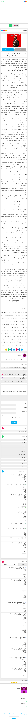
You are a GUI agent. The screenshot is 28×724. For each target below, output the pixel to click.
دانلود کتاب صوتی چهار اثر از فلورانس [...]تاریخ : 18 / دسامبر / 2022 (15, 657)
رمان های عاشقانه (22, 454)
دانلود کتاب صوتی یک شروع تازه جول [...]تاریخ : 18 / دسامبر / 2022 (15, 637)
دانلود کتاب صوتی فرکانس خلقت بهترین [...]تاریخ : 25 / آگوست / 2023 (15, 603)
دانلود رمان (23, 439)
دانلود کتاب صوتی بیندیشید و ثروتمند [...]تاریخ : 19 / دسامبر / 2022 (15, 625)
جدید (23, 564)
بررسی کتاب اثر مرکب (13, 318)
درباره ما (23, 706)
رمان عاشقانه (23, 451)
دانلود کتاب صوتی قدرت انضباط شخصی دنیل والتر (16, 296)
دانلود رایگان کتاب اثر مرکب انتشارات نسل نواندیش (10, 330)
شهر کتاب (23, 457)
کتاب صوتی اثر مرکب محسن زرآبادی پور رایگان (11, 342)
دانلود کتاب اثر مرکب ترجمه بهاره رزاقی (15, 333)
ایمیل (25, 407)
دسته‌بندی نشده (22, 445)
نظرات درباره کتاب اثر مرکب (16, 345)
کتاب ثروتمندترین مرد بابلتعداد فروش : (18, 507)
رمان (24, 448)
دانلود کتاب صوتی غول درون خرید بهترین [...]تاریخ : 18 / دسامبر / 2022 (15, 649)
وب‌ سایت (24, 411)
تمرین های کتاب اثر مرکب (22, 324)
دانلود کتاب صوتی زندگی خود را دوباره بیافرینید (17, 290)
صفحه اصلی (23, 698)
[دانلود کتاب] (14, 13)
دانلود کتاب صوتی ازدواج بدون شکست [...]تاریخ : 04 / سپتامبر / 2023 (15, 568)
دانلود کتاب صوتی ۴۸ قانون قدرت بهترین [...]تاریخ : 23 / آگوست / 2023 (15, 614)
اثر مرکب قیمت (7, 315)
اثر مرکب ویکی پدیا (21, 318)
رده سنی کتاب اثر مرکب (8, 336)
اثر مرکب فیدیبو (12, 315)
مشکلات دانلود (22, 705)
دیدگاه (25, 393)
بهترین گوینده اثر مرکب (17, 321)
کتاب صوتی (23, 463)
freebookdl (18, 355)
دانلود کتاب (3, 1)
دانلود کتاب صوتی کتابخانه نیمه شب (9, 294)
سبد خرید (23, 699)
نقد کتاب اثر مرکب (8, 345)
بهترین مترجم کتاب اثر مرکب (7, 321)
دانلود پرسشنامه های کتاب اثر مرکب (12, 327)
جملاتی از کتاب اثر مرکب (14, 324)
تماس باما (23, 703)
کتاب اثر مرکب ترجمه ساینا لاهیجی (13, 339)
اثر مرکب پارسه (17, 312)
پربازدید (14, 564)
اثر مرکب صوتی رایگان (19, 315)
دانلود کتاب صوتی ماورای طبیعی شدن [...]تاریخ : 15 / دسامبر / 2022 (15, 669)
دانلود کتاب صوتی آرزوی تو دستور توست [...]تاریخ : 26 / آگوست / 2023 (15, 591)
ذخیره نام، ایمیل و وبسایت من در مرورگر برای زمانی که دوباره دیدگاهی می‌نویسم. (19, 417)
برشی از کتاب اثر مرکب (5, 318)
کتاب (24, 460)
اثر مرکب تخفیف (11, 312)
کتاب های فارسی (22, 466)
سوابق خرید (23, 701)
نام (26, 403)
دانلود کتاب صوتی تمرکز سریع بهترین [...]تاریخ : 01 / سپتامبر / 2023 (15, 580)
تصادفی (5, 564)
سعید (19, 688)
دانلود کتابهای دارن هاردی (17, 336)
